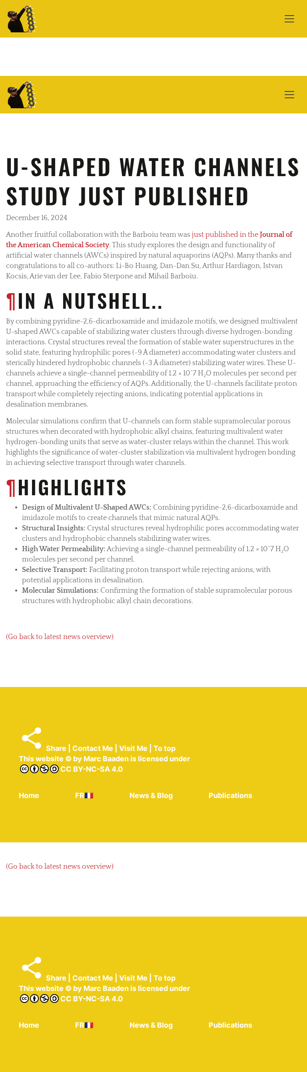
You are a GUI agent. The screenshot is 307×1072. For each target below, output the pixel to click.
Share (55, 748)
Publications (230, 795)
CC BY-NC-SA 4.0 (91, 769)
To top (164, 748)
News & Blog (151, 795)
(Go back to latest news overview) (60, 637)
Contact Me (92, 748)
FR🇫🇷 (84, 795)
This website (41, 758)
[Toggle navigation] (289, 19)
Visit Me (133, 748)
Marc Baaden (106, 758)
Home (29, 795)
